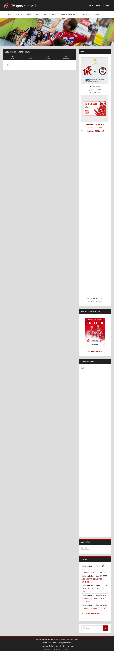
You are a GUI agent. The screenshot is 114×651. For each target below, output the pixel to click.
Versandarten (53, 639)
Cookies (62, 646)
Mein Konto (52, 643)
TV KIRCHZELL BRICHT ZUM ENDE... (94, 608)
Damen (18, 14)
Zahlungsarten (41, 639)
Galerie (96, 14)
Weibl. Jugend (49, 14)
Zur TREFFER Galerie (95, 352)
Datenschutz (53, 646)
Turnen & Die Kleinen (68, 14)
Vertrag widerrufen (64, 643)
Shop (45, 643)
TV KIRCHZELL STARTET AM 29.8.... (94, 572)
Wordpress (70, 646)
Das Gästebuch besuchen (91, 614)
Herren (6, 14)
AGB (76, 639)
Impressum (44, 646)
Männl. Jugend (32, 14)
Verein (84, 14)
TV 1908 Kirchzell (23, 6)
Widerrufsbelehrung (66, 639)
